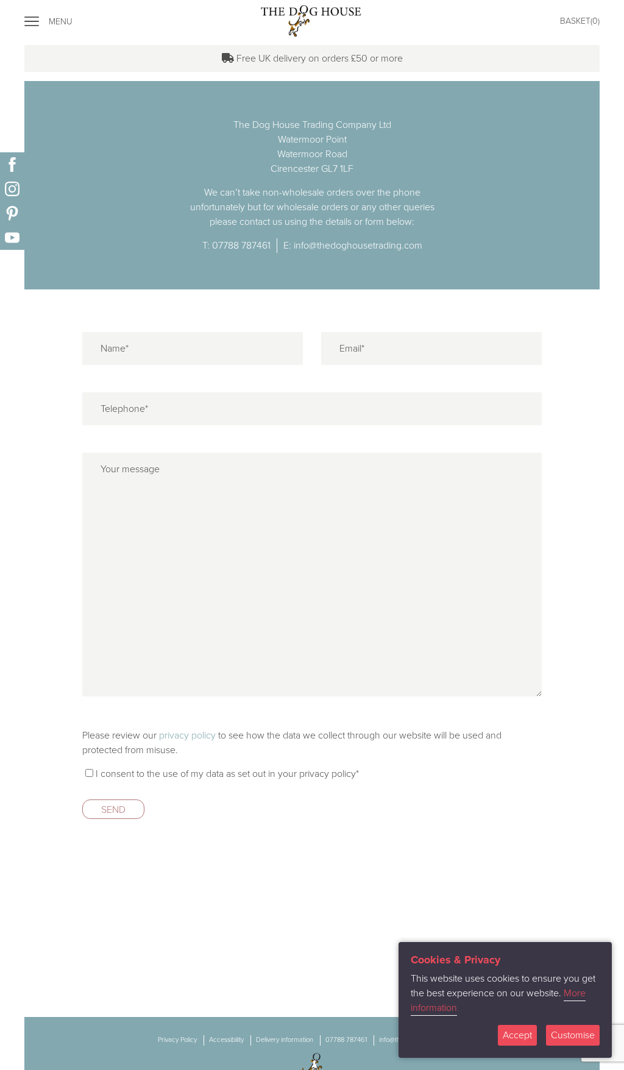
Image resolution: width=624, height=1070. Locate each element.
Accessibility (226, 1040)
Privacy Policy (177, 1040)
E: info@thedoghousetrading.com (352, 245)
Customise (573, 1035)
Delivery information (284, 1040)
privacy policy (187, 735)
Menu (61, 21)
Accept (517, 1035)
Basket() (580, 21)
